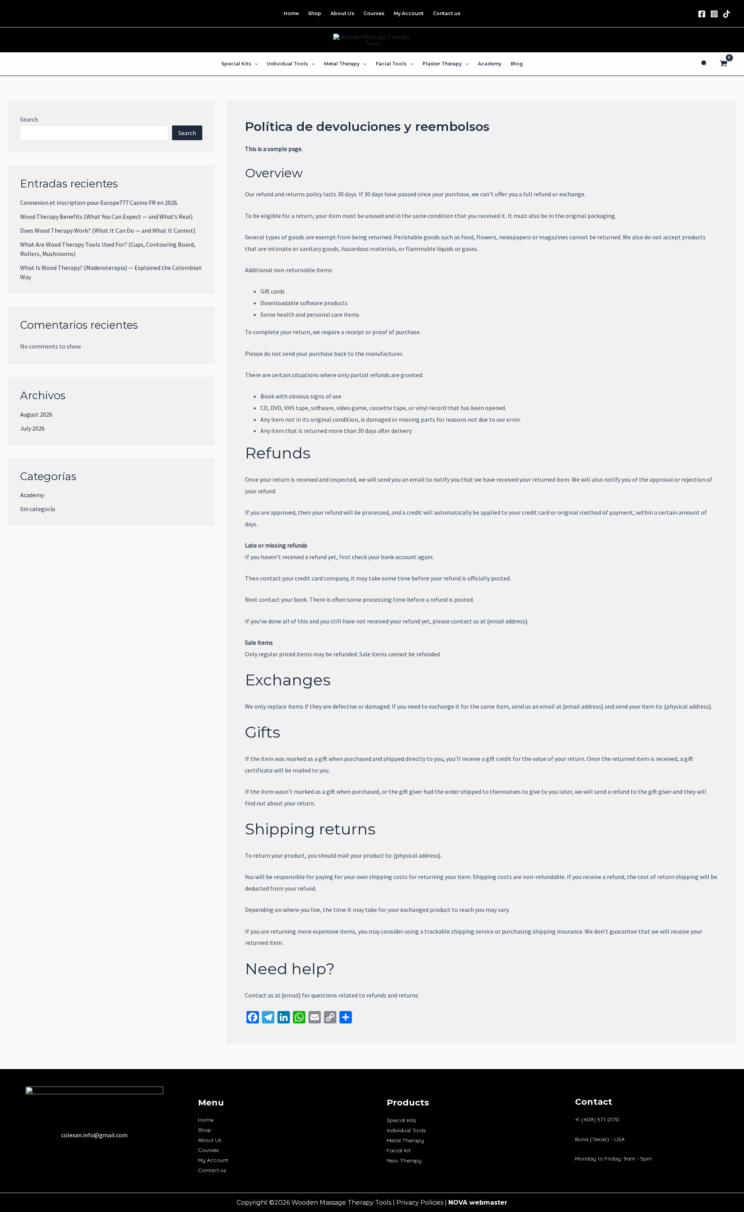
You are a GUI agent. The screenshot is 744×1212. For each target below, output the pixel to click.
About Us (210, 1139)
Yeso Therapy (404, 1160)
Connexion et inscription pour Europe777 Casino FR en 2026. (99, 202)
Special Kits (401, 1120)
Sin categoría (37, 509)
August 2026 (36, 414)
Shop (204, 1129)
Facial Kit (398, 1150)
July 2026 (32, 428)
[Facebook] (702, 14)
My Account (213, 1160)
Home (206, 1119)
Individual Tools (406, 1130)
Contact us (212, 1170)
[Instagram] (714, 14)
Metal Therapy (405, 1140)
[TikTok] (726, 14)
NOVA (457, 1202)
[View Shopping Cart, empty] (723, 64)
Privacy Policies (419, 1202)
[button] (254, 64)
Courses (208, 1150)
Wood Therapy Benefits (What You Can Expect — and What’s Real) (106, 216)
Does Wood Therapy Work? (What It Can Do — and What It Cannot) (107, 230)
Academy (32, 495)
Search (29, 119)
